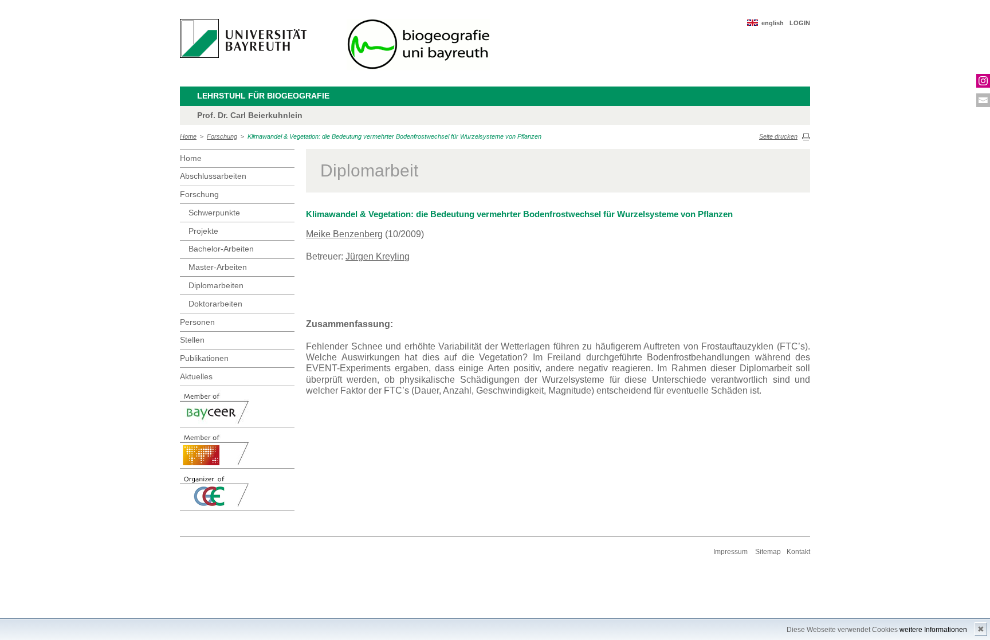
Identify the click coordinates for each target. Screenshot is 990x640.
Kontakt (798, 552)
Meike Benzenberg (344, 234)
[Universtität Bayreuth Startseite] (243, 38)
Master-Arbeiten (217, 267)
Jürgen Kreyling (377, 256)
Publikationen (204, 358)
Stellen (192, 339)
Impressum (730, 552)
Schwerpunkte (214, 212)
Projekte (203, 230)
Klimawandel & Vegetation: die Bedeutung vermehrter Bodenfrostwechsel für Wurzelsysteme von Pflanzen (394, 136)
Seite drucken (778, 136)
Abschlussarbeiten (213, 175)
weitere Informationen (933, 630)
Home (188, 136)
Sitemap (768, 552)
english (772, 22)
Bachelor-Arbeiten (221, 248)
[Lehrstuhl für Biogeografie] (418, 44)
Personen (197, 322)
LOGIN (799, 22)
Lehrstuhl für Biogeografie (263, 95)
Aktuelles (196, 376)
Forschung (222, 136)
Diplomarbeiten (215, 285)
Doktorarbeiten (215, 303)
